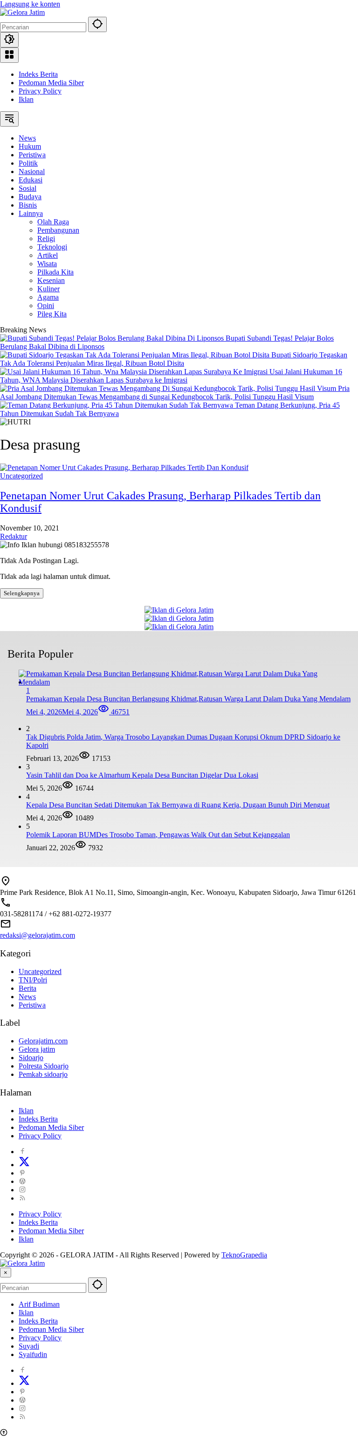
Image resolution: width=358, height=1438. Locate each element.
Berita (27, 988)
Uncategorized (21, 476)
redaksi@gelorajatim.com (37, 935)
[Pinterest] (22, 1173)
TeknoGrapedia (244, 1255)
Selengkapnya (22, 593)
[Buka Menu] (9, 55)
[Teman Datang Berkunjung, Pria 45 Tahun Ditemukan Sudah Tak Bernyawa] (117, 405)
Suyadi (29, 1346)
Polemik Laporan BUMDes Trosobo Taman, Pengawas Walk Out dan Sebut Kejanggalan (158, 835)
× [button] (5, 1272)
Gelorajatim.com (43, 1041)
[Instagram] (22, 1190)
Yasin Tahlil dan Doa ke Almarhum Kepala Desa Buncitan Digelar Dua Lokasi (142, 775)
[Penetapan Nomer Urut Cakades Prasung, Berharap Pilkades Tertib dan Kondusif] (124, 467)
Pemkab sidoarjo (43, 1074)
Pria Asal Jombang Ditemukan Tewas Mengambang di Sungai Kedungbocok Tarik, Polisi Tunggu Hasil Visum (175, 392)
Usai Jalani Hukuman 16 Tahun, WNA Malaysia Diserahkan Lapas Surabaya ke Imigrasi (171, 376)
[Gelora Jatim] (22, 12)
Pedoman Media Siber (51, 83)
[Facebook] (22, 1152)
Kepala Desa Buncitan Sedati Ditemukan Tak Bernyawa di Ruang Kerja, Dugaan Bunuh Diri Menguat (178, 805)
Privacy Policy (40, 91)
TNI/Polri (33, 980)
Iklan (26, 99)
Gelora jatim (37, 1049)
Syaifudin (33, 1354)
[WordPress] (22, 1181)
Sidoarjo (31, 1058)
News (27, 997)
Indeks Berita (38, 74)
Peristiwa (32, 1005)
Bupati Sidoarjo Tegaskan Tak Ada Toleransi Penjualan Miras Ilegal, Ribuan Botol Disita (173, 359)
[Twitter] (24, 1165)
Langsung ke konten (30, 4)
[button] (97, 24)
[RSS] (22, 1198)
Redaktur (13, 536)
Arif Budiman (39, 1304)
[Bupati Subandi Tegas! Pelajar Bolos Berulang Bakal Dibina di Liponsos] (113, 338)
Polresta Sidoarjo (44, 1066)
